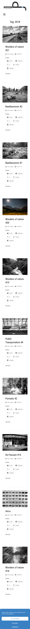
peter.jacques (10, 54)
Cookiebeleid (15, 626)
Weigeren (15, 623)
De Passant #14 (13, 454)
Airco (8, 511)
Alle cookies (15, 618)
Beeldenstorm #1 (13, 162)
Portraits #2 (11, 398)
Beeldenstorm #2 (13, 106)
